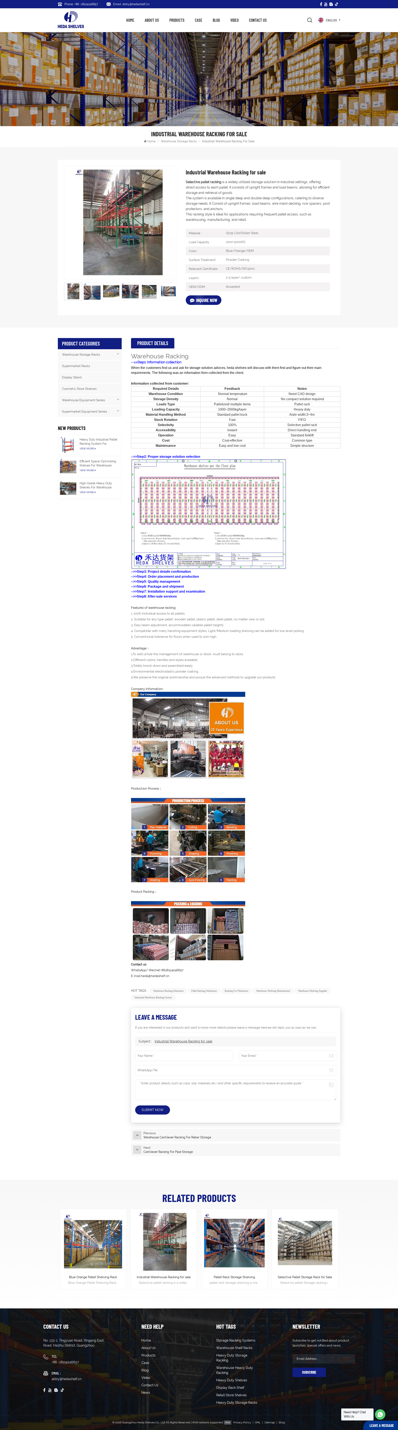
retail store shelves (231, 1395)
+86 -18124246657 (65, 1362)
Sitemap (270, 1422)
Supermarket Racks (76, 366)
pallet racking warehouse (204, 990)
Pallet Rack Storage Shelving (163, 1277)
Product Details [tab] (152, 343)
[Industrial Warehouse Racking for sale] (93, 1242)
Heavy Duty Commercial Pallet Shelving (305, 1279)
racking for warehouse (236, 990)
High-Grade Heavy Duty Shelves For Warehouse (96, 485)
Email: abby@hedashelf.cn (131, 4)
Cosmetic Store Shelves (79, 389)
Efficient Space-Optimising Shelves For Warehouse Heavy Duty (98, 463)
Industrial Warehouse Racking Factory (153, 997)
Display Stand (71, 377)
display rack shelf (230, 1388)
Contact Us (258, 20)
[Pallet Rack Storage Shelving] (164, 1242)
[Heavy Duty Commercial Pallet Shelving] (305, 1242)
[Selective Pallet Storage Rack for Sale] (234, 1242)
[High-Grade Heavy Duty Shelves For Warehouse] (68, 488)
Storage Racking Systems (235, 1340)
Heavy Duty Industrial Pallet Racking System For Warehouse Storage (98, 442)
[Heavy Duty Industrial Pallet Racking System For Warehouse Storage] (68, 444)
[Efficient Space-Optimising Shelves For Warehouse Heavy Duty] (68, 466)
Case (198, 20)
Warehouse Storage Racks (179, 141)
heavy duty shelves (231, 1380)
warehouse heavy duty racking (234, 1370)
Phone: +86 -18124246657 (81, 4)
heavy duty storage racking (231, 1357)
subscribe (309, 1372)
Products (176, 20)
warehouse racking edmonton (168, 990)
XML (258, 1422)
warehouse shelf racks (234, 1348)
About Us (152, 20)
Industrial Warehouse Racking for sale (183, 1041)
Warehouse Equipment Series (83, 400)
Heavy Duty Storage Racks (236, 1403)
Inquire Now (206, 300)
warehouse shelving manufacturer (273, 990)
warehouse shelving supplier (312, 990)
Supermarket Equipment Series (84, 411)
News (145, 1393)
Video (234, 20)
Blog (216, 20)
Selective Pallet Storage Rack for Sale (234, 1277)
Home (130, 20)
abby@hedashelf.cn (66, 1379)
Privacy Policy (242, 1422)
